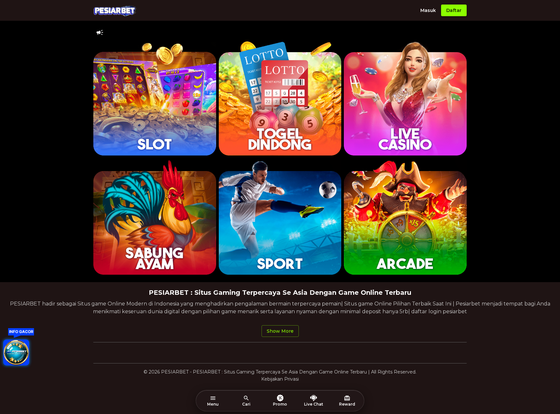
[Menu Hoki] (16, 352)
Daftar (453, 10)
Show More (280, 331)
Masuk (428, 10)
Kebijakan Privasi (280, 379)
